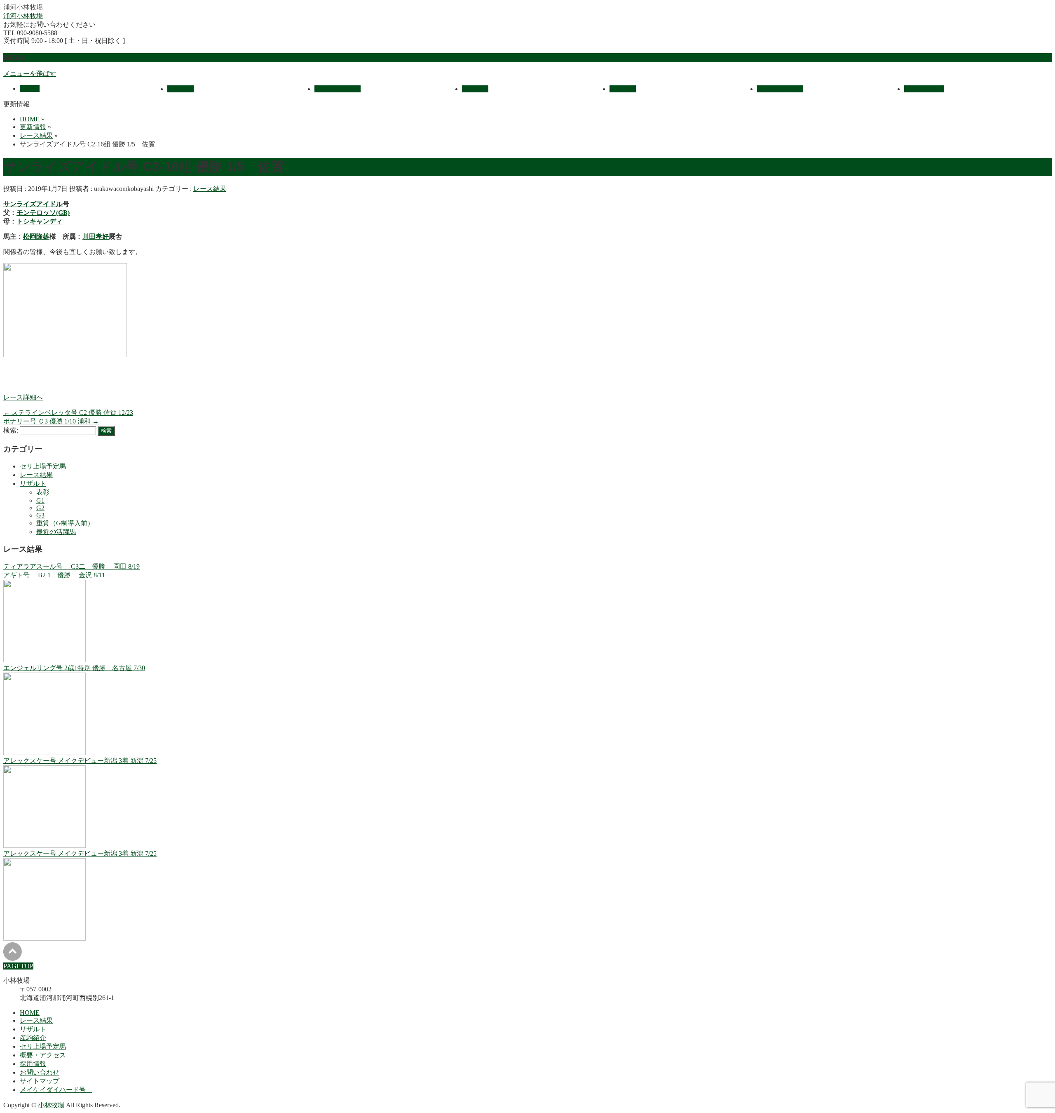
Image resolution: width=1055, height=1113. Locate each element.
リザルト (33, 483)
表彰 (42, 492)
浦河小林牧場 (23, 15)
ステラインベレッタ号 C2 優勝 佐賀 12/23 (68, 412)
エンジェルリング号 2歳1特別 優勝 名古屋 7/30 (74, 667)
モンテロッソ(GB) (43, 212)
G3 (40, 515)
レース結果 (209, 188)
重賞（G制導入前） (65, 523)
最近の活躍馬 (56, 531)
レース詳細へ (23, 397)
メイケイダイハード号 (56, 1089)
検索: (10, 430)
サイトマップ (39, 1081)
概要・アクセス (43, 1055)
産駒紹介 (33, 1037)
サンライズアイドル (33, 203)
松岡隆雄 (36, 236)
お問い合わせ (39, 1072)
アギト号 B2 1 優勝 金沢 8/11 (54, 575)
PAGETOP (18, 965)
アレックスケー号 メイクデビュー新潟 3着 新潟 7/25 (80, 760)
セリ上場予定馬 (43, 466)
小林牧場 (51, 1104)
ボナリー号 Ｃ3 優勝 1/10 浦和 (51, 421)
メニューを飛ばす (29, 73)
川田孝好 (95, 236)
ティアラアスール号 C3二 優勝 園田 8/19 (71, 566)
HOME (30, 1012)
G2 (40, 507)
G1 (40, 500)
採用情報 (33, 1063)
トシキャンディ (39, 221)
